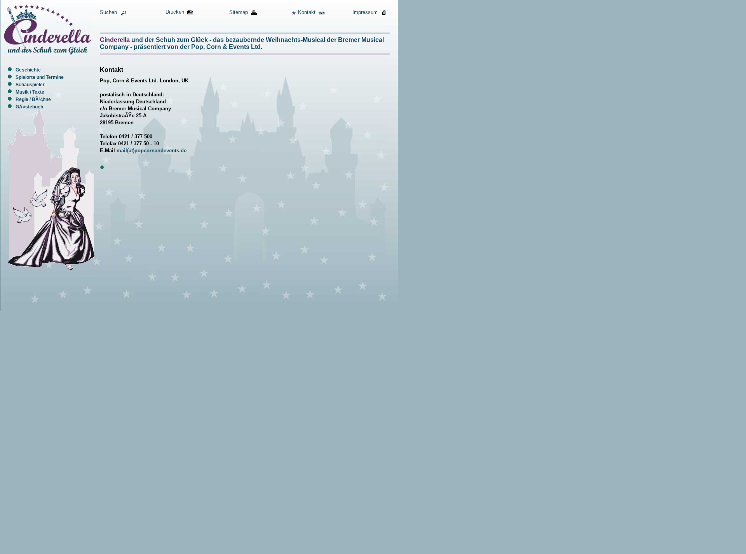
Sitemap (238, 12)
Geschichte (28, 70)
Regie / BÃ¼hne (33, 99)
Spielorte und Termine (40, 77)
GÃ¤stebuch (29, 107)
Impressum (365, 12)
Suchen (108, 12)
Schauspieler (30, 84)
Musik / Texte (30, 92)
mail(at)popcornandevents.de (151, 150)
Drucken (175, 12)
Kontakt (306, 12)
